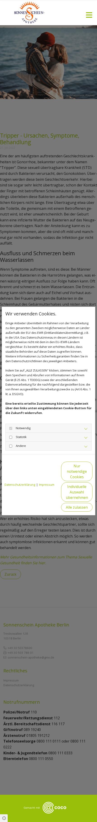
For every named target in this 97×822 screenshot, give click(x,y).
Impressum (46, 485)
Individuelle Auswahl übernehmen (77, 492)
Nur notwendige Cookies (77, 471)
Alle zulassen (77, 507)
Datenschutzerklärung (20, 485)
